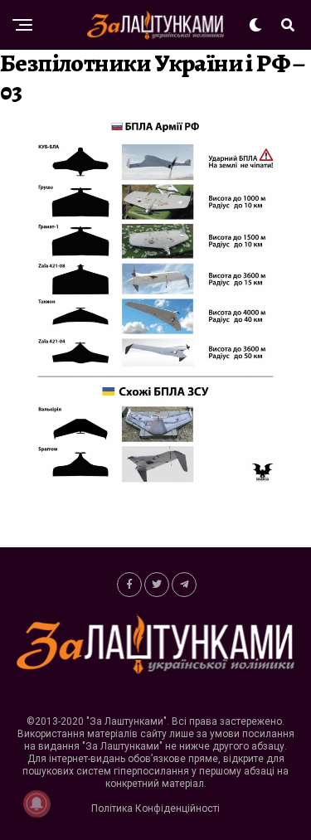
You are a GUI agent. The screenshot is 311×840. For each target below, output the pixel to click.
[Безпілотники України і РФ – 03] (155, 494)
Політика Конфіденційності (155, 808)
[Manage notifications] (36, 803)
